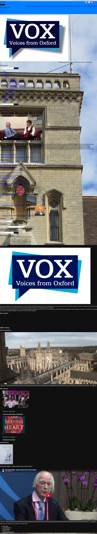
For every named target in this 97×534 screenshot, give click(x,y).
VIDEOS (7, 75)
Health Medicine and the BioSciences (18, 86)
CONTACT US (6, 95)
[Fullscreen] (95, 384)
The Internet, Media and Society (16, 80)
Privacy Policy (6, 527)
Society (5, 100)
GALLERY (5, 74)
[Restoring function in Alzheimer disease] (31, 204)
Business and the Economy (15, 89)
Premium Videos (9, 94)
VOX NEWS (5, 71)
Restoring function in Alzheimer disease (19, 6)
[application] (48, 358)
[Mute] (93, 384)
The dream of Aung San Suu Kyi (7, 161)
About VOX (5, 524)
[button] (48, 358)
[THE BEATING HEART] (20, 193)
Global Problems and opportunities (17, 83)
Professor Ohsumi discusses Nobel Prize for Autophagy (19, 214)
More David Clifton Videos (7, 153)
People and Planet (12, 85)
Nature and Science (8, 97)
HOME (4, 69)
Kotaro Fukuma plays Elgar (8, 175)
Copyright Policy (7, 526)
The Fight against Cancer (7, 176)
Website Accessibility (8, 530)
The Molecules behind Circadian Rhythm (9, 166)
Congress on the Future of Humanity (13, 412)
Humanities (11, 88)
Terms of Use (6, 529)
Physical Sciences (12, 77)
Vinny (25, 114)
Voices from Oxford (13, 78)
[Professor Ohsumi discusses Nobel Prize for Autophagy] (40, 214)
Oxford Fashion (12, 91)
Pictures (7, 92)
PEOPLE (5, 72)
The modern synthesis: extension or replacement (11, 171)
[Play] (1, 384)
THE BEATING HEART (9, 193)
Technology (14, 82)
